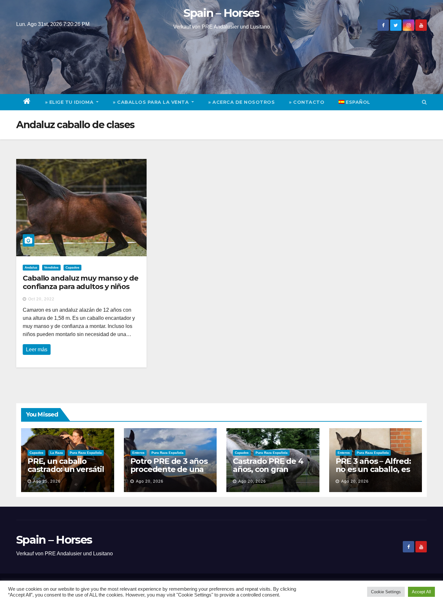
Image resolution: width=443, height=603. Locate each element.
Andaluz (31, 267)
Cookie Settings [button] (386, 591)
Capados (72, 267)
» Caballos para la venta (151, 102)
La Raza (56, 452)
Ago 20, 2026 (149, 481)
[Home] (27, 102)
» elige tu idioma (70, 102)
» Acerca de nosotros (241, 102)
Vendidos (51, 267)
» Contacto (306, 102)
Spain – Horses (221, 13)
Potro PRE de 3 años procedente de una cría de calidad (169, 469)
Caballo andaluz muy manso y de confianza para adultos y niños (80, 282)
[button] (424, 102)
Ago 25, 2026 (47, 481)
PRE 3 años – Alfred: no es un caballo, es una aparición (373, 469)
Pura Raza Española (86, 452)
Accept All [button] (421, 591)
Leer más (36, 349)
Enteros (138, 452)
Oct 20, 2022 (41, 299)
